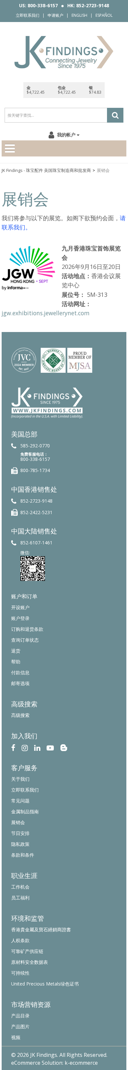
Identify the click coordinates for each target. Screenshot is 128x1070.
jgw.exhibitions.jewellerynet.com (46, 313)
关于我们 (20, 779)
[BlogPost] (63, 747)
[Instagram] (25, 747)
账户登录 (20, 618)
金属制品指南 (25, 811)
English (79, 15)
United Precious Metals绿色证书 (45, 984)
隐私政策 (20, 844)
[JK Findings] (64, 52)
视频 (15, 1037)
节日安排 (20, 833)
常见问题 (20, 800)
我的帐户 (66, 134)
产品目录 (20, 1015)
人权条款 (20, 940)
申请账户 (55, 15)
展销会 (18, 822)
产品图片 (20, 1026)
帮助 (15, 661)
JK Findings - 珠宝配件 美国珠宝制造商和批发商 (46, 170)
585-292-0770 (35, 445)
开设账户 (20, 607)
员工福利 (20, 897)
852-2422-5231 (36, 512)
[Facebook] (13, 747)
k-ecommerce (81, 1062)
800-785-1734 (35, 470)
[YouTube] (50, 747)
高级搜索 (20, 715)
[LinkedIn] (37, 747)
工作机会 (20, 887)
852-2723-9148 (36, 501)
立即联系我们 (27, 15)
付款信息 (20, 672)
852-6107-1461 (36, 542)
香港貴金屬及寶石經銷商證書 (41, 929)
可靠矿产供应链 (27, 951)
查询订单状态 (25, 640)
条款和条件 (22, 855)
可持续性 (20, 973)
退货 (15, 651)
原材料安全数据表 (29, 962)
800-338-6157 (35, 459)
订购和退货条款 (27, 629)
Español (104, 15)
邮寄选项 (20, 683)
